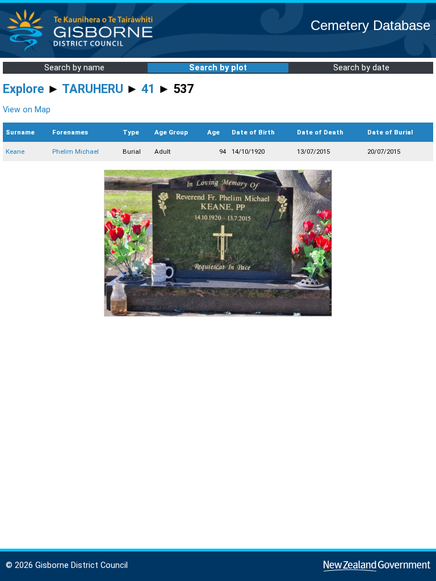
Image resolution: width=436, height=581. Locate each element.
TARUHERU (92, 89)
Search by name (74, 68)
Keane (15, 151)
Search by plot (218, 68)
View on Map (27, 110)
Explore (23, 89)
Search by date (361, 68)
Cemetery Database (370, 25)
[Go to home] (83, 51)
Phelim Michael (75, 151)
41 (148, 89)
